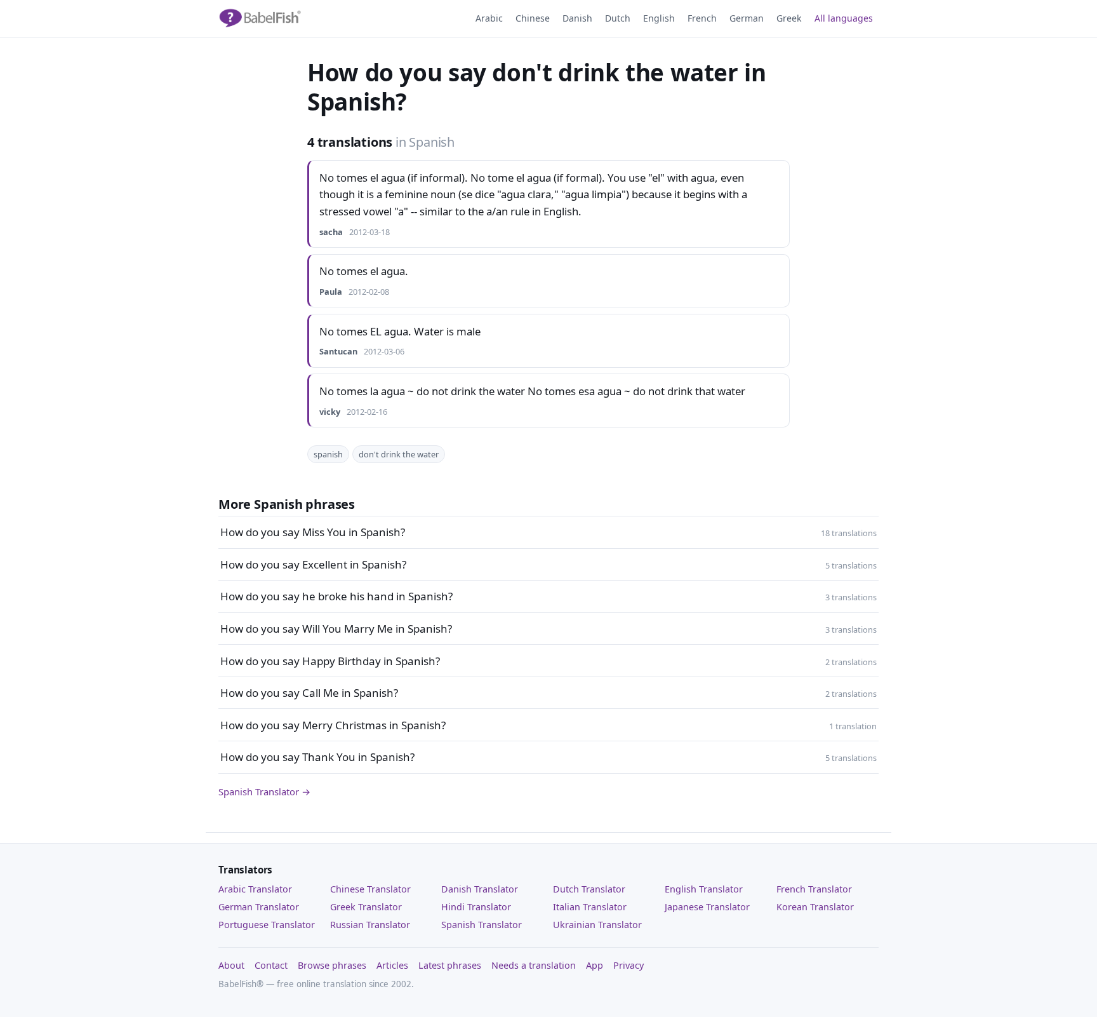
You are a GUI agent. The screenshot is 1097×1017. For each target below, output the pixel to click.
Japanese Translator (707, 907)
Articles (392, 965)
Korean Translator (815, 907)
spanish (328, 454)
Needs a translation (533, 965)
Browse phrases (332, 965)
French (702, 18)
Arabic (489, 18)
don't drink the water (399, 454)
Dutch (617, 18)
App (594, 965)
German (746, 18)
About (231, 965)
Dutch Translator (589, 889)
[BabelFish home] (259, 18)
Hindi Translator (476, 907)
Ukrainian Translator (597, 925)
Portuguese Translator (266, 925)
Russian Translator (370, 925)
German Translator (258, 907)
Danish (577, 18)
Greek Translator (366, 907)
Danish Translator (479, 889)
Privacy (628, 965)
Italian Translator (590, 907)
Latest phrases (449, 965)
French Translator (814, 889)
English (659, 18)
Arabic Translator (255, 889)
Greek (789, 18)
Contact (271, 965)
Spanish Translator (481, 925)
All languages (843, 18)
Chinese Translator (370, 889)
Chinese (532, 18)
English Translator (704, 889)
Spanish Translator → (264, 791)
